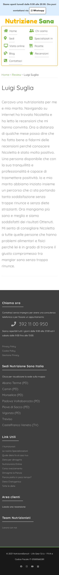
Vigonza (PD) (11, 413)
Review (16, 74)
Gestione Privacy (10, 355)
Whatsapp (38, 10)
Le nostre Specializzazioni (15, 451)
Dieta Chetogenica (11, 481)
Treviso (7, 419)
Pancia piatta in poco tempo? (16, 477)
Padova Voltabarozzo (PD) (21, 401)
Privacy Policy (9, 346)
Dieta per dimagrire (12, 459)
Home (5, 74)
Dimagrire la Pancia (12, 472)
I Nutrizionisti (8, 446)
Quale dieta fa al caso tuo (15, 455)
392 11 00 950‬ (33, 324)
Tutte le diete (8, 486)
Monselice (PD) (12, 395)
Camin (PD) (10, 389)
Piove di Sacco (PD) (15, 407)
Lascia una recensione (13, 506)
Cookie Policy (8, 350)
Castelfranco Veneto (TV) (20, 425)
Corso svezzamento (12, 468)
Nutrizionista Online (12, 464)
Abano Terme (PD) (15, 383)
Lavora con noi (9, 527)
